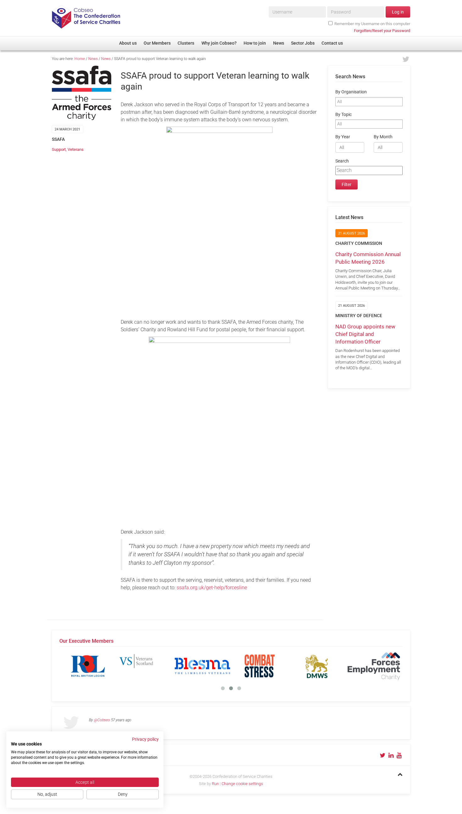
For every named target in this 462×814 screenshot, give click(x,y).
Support (59, 149)
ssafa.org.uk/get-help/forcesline (212, 588)
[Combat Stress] (259, 666)
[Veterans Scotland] (145, 666)
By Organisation (351, 92)
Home (79, 59)
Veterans (76, 149)
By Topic (343, 114)
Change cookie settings (242, 783)
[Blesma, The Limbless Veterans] (202, 666)
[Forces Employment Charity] (374, 666)
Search (342, 161)
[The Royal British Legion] (88, 666)
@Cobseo (102, 720)
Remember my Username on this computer (372, 23)
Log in (398, 11)
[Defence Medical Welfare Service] (316, 666)
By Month (383, 137)
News (93, 59)
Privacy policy (145, 739)
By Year (342, 137)
